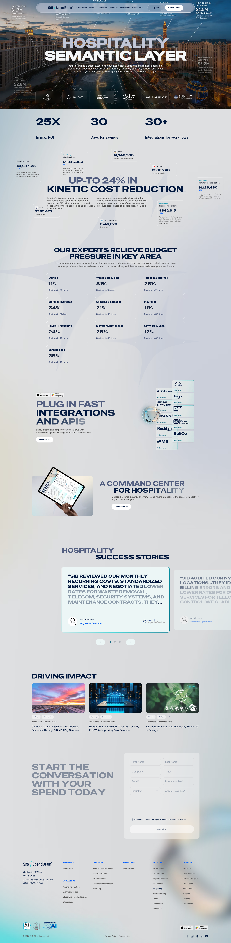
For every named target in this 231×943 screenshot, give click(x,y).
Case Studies (138, 8)
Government (158, 873)
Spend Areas (128, 869)
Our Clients (188, 884)
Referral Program (190, 879)
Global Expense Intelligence (75, 897)
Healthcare (158, 884)
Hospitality (157, 888)
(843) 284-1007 (46, 880)
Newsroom (125, 8)
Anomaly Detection (71, 887)
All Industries (158, 869)
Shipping (97, 888)
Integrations (68, 902)
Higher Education (160, 879)
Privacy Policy (110, 936)
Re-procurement (100, 873)
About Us (114, 8)
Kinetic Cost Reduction (103, 869)
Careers (186, 899)
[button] (100, 642)
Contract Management (103, 884)
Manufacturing (159, 894)
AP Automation (99, 879)
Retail (155, 899)
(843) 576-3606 (36, 883)
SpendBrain (68, 869)
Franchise (157, 909)
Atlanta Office (29, 876)
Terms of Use (124, 936)
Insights (186, 894)
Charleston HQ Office (32, 872)
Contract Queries (70, 892)
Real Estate (158, 904)
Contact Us (188, 904)
